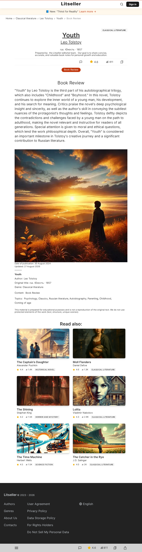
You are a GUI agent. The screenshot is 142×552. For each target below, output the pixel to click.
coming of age (23, 302)
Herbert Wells (24, 460)
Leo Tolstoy (71, 42)
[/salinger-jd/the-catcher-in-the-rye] (99, 445)
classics (43, 298)
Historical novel (45, 370)
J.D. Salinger (80, 460)
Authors (9, 504)
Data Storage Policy (41, 518)
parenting (93, 298)
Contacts (10, 525)
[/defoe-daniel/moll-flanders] (99, 350)
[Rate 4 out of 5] (102, 90)
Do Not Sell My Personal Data (48, 532)
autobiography (78, 298)
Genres (9, 511)
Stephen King (24, 412)
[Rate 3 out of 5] (94, 90)
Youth (18, 274)
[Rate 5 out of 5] (109, 90)
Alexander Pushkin (27, 365)
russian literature (58, 298)
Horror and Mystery (47, 417)
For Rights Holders (40, 525)
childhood (105, 298)
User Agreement (38, 504)
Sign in (132, 4)
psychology (30, 298)
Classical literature (114, 30)
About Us (10, 518)
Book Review (71, 69)
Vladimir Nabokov (83, 412)
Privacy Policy (37, 511)
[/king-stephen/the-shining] (43, 398)
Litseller (71, 4)
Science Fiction (44, 465)
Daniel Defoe (80, 365)
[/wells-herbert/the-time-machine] (43, 445)
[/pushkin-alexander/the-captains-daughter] (43, 350)
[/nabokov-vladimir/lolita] (99, 398)
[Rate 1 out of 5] (78, 90)
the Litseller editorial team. (62, 52)
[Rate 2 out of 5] (86, 90)
